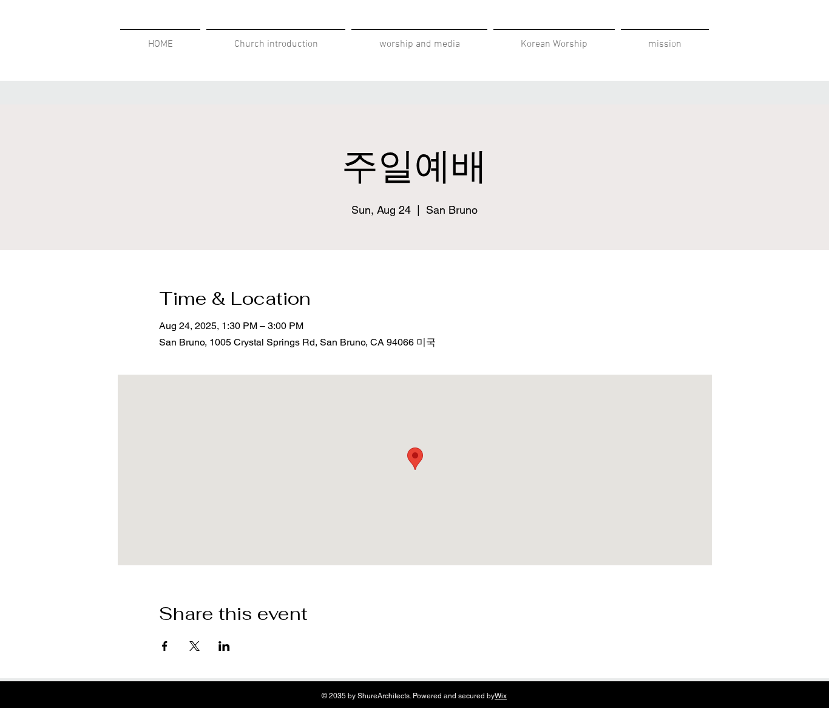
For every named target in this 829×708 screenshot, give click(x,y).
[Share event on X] (194, 646)
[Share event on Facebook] (165, 646)
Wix (501, 696)
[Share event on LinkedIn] (224, 646)
